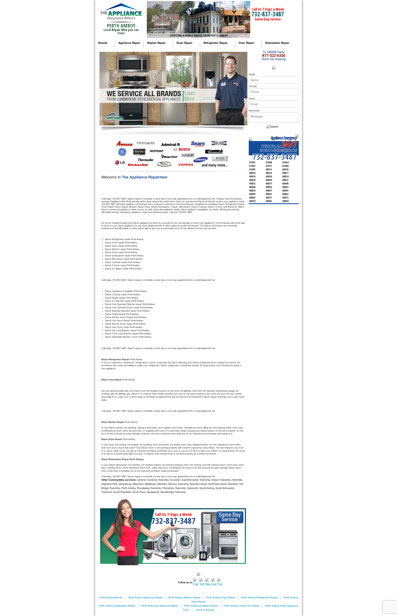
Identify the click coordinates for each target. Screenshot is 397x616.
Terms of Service (205, 609)
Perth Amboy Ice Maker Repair (201, 605)
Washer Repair (156, 43)
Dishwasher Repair (277, 43)
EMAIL (252, 98)
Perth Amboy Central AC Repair (241, 605)
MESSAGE (254, 110)
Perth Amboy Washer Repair (184, 597)
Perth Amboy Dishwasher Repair (117, 605)
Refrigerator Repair (215, 43)
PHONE (253, 86)
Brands (102, 43)
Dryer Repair (185, 43)
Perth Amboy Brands (110, 597)
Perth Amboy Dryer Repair (221, 597)
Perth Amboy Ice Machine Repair (159, 605)
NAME (252, 74)
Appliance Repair (129, 43)
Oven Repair (246, 43)
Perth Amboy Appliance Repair (145, 597)
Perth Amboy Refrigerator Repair (259, 597)
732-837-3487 (267, 14)
